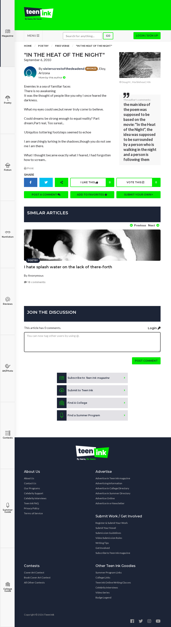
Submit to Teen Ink (80, 390)
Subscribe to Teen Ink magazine (113, 552)
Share (29, 175)
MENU (32, 35)
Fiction (7, 170)
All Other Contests (34, 582)
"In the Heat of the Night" (94, 45)
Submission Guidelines (108, 532)
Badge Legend (103, 597)
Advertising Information (109, 483)
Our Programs (32, 488)
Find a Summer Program (84, 415)
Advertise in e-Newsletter (110, 503)
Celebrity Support (33, 493)
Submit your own (138, 194)
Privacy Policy (31, 508)
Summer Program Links (109, 572)
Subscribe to (88, 377)
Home (28, 45)
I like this (95, 182)
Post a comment (45, 194)
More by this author (51, 77)
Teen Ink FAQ (31, 503)
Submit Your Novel (106, 527)
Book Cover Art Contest (37, 577)
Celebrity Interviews (35, 498)
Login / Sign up (147, 35)
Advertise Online (105, 498)
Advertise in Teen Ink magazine (113, 478)
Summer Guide (8, 511)
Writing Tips (102, 542)
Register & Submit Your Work (112, 522)
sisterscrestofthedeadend (63, 68)
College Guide (7, 590)
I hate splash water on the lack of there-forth (68, 267)
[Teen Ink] (38, 13)
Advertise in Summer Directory (113, 493)
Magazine (7, 36)
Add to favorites (90, 194)
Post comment (146, 360)
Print (30, 168)
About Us (29, 478)
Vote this (142, 182)
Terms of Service (33, 513)
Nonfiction (8, 237)
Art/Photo (7, 371)
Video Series (103, 592)
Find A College (77, 402)
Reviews (8, 304)
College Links (103, 577)
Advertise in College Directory (112, 488)
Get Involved (103, 547)
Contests (8, 437)
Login (153, 328)
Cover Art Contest (34, 572)
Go (108, 35)
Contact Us (30, 483)
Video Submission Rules (109, 537)
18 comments (36, 282)
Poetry (7, 103)
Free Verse (62, 45)
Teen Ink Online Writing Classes (113, 582)
